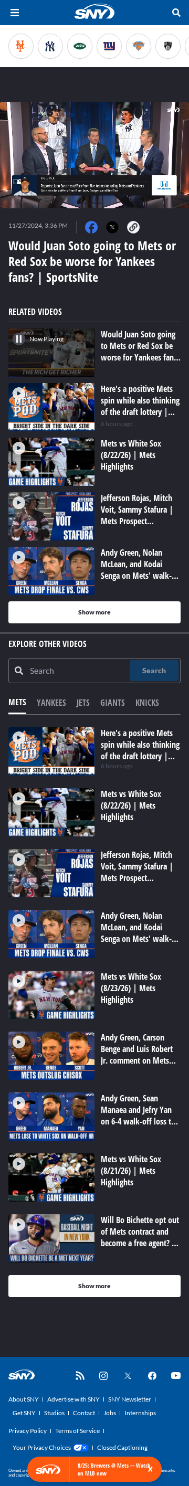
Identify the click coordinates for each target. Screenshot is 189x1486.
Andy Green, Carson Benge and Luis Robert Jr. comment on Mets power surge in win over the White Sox (141, 1060)
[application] (94, 155)
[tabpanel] (94, 1012)
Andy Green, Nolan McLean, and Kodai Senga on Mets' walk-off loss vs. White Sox (136, 933)
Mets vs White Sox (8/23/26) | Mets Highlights (131, 988)
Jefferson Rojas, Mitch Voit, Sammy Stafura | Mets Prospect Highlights (137, 872)
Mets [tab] (17, 702)
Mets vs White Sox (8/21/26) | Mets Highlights (131, 1170)
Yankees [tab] (51, 702)
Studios (54, 1413)
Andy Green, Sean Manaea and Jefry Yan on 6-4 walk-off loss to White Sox (138, 1115)
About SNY (23, 1399)
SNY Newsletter (129, 1399)
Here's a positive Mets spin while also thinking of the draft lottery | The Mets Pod (140, 750)
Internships (140, 1413)
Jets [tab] (83, 702)
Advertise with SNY (73, 1399)
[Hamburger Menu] (14, 12)
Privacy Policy (27, 1431)
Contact (84, 1413)
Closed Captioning (122, 1447)
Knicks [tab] (147, 702)
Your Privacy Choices (42, 1447)
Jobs (109, 1413)
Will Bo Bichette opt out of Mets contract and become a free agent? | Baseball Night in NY (140, 1237)
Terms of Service (77, 1431)
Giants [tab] (112, 702)
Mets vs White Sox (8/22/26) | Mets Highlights (131, 805)
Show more (94, 612)
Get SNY (24, 1413)
